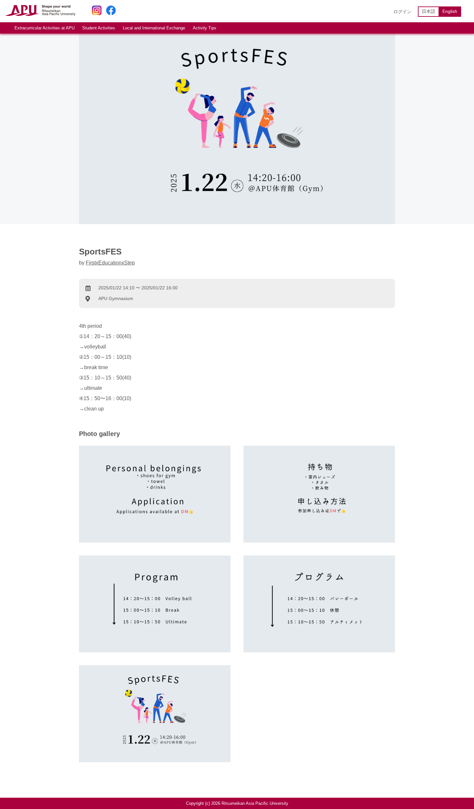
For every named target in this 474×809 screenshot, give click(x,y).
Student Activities (98, 28)
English (449, 11)
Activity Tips (204, 28)
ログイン (402, 11)
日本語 (428, 11)
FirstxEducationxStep (110, 262)
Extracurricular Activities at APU (44, 28)
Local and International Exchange (154, 28)
